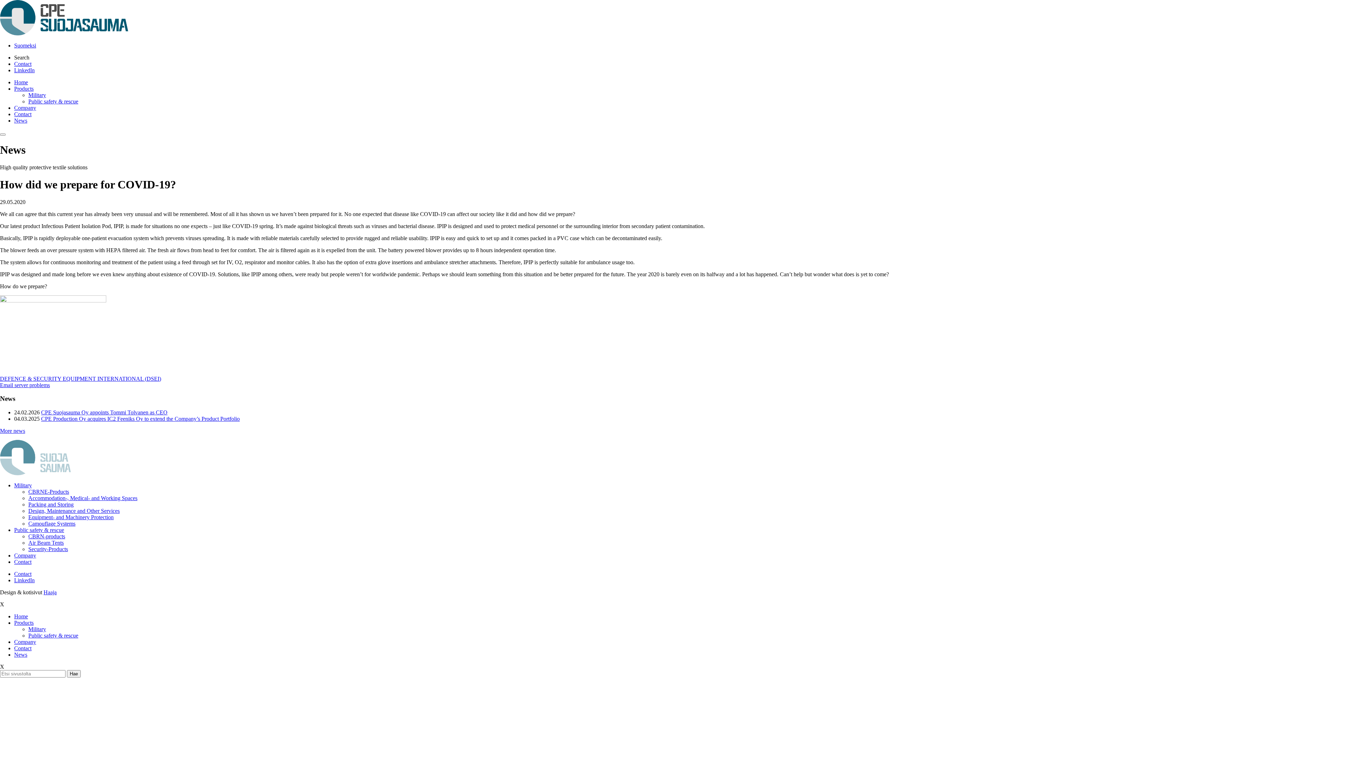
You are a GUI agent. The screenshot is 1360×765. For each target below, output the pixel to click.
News (20, 121)
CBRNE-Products (48, 492)
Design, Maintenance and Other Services (74, 511)
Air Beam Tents (46, 543)
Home (21, 82)
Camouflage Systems (51, 524)
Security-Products (48, 549)
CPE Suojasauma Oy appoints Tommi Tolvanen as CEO (104, 412)
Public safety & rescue (53, 101)
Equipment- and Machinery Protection (71, 517)
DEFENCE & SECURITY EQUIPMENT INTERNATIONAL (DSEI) (80, 379)
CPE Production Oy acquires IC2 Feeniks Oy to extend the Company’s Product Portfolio (140, 419)
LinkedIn (24, 70)
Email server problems (25, 385)
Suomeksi (25, 45)
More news (12, 431)
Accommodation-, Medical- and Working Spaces (82, 498)
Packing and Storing (51, 505)
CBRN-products (46, 536)
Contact (23, 64)
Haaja (50, 592)
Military (37, 95)
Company (25, 108)
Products (24, 89)
